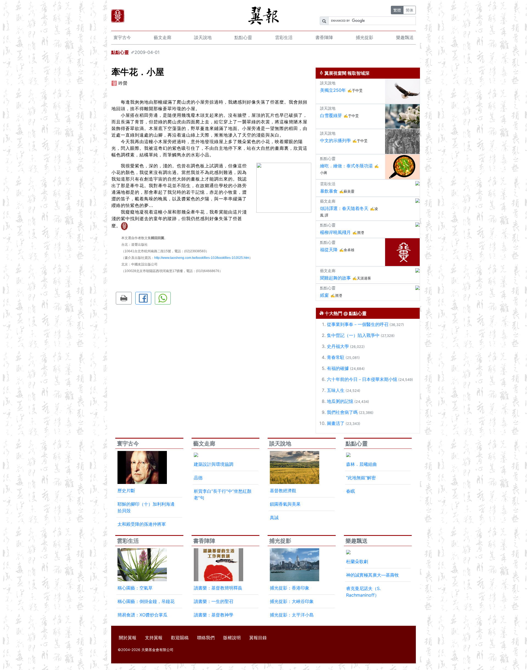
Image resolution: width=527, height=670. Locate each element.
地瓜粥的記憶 (340, 401)
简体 (409, 10)
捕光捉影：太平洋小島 (292, 615)
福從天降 (329, 249)
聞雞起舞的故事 (335, 278)
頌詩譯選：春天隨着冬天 (344, 208)
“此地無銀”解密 (361, 477)
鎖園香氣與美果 (285, 504)
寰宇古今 (122, 37)
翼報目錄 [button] (258, 637)
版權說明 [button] (232, 637)
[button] (124, 298)
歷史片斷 (126, 490)
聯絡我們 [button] (206, 637)
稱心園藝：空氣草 (135, 588)
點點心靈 (243, 37)
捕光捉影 (364, 37)
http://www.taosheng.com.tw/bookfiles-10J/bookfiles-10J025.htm (201, 258)
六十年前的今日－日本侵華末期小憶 (362, 379)
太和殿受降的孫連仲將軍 (141, 524)
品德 (198, 477)
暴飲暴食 (329, 191)
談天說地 (203, 37)
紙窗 (324, 295)
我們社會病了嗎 (342, 412)
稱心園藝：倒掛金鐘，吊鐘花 (146, 601)
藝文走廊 (162, 37)
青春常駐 (335, 357)
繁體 (397, 10)
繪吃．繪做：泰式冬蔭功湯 (346, 165)
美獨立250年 (333, 90)
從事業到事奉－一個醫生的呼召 (357, 324)
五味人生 (335, 390)
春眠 (350, 491)
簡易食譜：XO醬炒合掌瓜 (142, 615)
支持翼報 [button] (153, 637)
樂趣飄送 (405, 37)
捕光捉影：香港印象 (289, 588)
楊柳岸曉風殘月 (335, 232)
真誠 (274, 517)
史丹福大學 (338, 346)
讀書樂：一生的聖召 (213, 601)
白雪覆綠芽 (331, 115)
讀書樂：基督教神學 (213, 615)
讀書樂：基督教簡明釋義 (218, 588)
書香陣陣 (324, 37)
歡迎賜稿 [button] (180, 637)
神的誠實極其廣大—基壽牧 (372, 575)
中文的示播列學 (335, 140)
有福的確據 (338, 368)
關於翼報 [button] (127, 637)
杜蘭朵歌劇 (357, 561)
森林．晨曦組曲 (361, 464)
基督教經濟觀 (283, 490)
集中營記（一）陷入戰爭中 (353, 335)
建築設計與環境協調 (213, 464)
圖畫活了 (335, 423)
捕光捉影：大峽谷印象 (292, 601)
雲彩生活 (284, 37)
